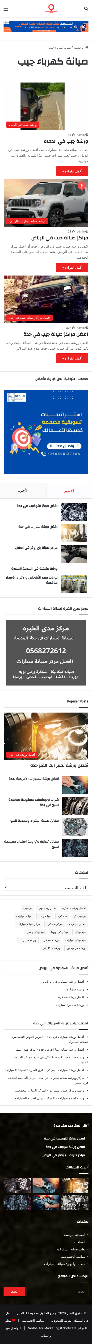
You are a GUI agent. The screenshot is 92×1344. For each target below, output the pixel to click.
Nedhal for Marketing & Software (51, 1328)
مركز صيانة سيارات (28, 924)
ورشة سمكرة (51, 940)
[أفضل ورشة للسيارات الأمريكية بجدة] (75, 785)
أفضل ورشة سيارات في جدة (65, 1037)
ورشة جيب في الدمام (66, 141)
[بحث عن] (86, 10)
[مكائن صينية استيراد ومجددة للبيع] (75, 827)
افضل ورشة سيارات (70, 1070)
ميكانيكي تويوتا (59, 932)
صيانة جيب (45, 916)
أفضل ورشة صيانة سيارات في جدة (61, 1049)
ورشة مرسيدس (76, 948)
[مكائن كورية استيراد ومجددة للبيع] (46, 1202)
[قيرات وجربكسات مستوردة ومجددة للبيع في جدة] (75, 806)
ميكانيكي (80, 932)
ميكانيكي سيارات (75, 940)
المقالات (80, 1242)
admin (81, 135)
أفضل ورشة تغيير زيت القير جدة (59, 765)
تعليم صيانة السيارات (71, 1249)
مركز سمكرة (55, 924)
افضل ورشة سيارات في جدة (38, 527)
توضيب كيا (79, 916)
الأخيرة (23, 490)
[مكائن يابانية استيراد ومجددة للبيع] (74, 1202)
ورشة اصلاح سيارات (70, 1098)
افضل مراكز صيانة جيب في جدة (55, 334)
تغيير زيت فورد (47, 908)
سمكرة (62, 916)
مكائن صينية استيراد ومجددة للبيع (34, 821)
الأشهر (69, 490)
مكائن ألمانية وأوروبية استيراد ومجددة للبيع (31, 844)
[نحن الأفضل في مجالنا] (46, 26)
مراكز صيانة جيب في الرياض (59, 237)
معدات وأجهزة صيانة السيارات (65, 1264)
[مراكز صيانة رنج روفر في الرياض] (74, 554)
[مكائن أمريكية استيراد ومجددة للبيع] (17, 1185)
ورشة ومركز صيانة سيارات (66, 1090)
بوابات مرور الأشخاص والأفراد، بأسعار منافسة (32, 580)
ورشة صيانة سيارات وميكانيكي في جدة (58, 1057)
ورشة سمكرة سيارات (70, 1005)
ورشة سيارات (28, 940)
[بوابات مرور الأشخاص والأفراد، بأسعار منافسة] (74, 584)
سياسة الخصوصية (73, 1256)
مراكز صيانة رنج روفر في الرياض (36, 548)
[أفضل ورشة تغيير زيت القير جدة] (74, 1185)
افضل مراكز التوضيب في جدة (37, 506)
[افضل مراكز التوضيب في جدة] (74, 512)
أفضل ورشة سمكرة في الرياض (63, 981)
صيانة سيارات (24, 916)
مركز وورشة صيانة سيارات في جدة (61, 1078)
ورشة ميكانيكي (51, 948)
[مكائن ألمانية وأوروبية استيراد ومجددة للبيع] (75, 848)
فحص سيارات (77, 924)
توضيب (27, 908)
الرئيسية (79, 47)
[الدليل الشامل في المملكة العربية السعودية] (61, 8)
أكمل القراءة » (72, 171)
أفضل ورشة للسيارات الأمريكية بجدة (34, 779)
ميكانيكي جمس (35, 932)
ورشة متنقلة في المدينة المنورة (34, 569)
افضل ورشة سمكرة (74, 908)
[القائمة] (6, 10)
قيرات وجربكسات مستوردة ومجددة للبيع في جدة (33, 802)
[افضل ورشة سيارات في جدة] (74, 533)
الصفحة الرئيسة (75, 1235)
